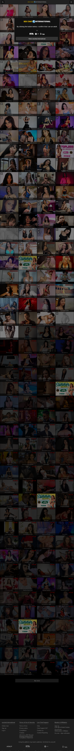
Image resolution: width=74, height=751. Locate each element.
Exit (37, 30)
